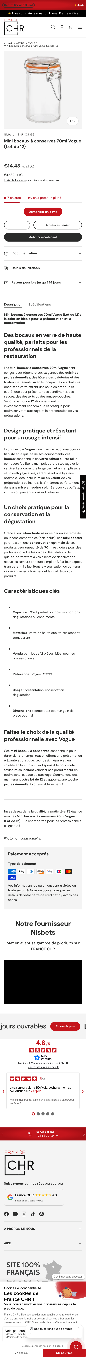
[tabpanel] (43, 576)
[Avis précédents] (3, 1091)
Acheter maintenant (43, 237)
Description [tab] (13, 304)
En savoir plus (59, 1026)
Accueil (8, 43)
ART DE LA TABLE (25, 43)
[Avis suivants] (83, 1091)
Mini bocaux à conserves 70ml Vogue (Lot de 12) (31, 46)
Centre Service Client (18, 5)
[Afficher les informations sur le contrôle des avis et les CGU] (67, 1063)
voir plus (36, 1091)
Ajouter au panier (58, 225)
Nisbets (9, 134)
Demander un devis (43, 212)
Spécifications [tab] (39, 304)
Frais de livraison (15, 180)
